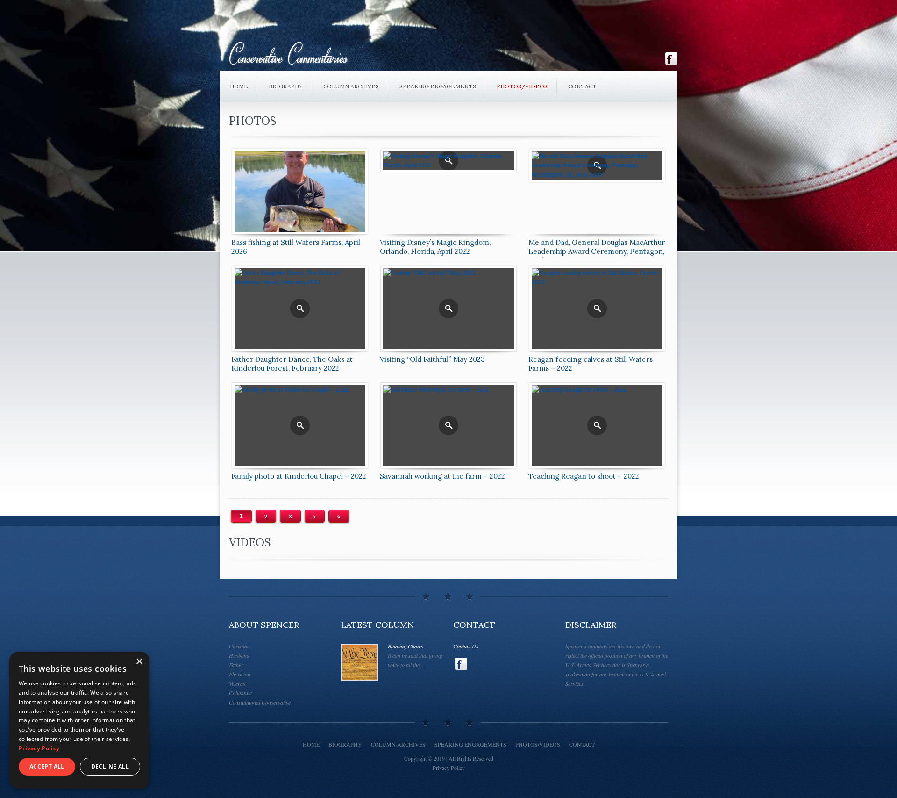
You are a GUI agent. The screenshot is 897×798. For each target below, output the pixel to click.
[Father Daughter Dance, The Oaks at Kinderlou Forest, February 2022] (300, 308)
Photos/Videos (522, 86)
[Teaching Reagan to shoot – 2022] (597, 425)
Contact (582, 86)
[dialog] (79, 720)
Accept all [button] (46, 766)
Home (239, 86)
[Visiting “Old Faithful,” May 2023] (448, 308)
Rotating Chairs (405, 646)
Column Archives (351, 86)
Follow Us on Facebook (671, 58)
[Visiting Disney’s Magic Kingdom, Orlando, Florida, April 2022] (448, 161)
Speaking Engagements (437, 86)
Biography (286, 86)
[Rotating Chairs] (359, 662)
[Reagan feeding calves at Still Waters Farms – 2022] (597, 308)
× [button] (138, 661)
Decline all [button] (110, 766)
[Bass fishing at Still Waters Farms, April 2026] (300, 191)
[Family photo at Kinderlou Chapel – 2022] (300, 425)
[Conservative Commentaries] (412, 55)
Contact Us (465, 646)
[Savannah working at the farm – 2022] (448, 425)
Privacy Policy (449, 767)
